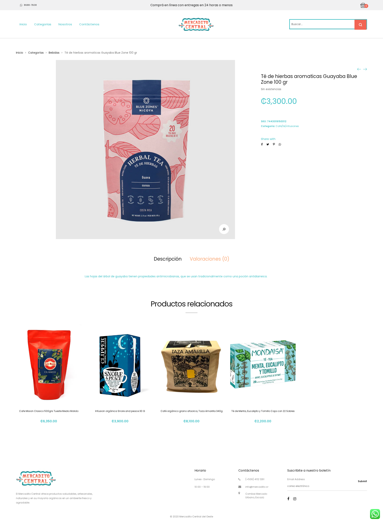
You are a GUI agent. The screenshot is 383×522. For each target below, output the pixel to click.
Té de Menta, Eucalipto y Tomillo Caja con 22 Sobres (263, 411)
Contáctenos (89, 24)
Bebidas (54, 53)
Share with (268, 139)
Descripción (168, 259)
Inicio (23, 24)
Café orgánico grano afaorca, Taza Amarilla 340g (192, 411)
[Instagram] (294, 498)
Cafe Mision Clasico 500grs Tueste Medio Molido (48, 411)
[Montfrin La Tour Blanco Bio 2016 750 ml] (365, 69)
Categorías (42, 24)
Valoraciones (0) (209, 259)
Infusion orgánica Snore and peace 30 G (120, 411)
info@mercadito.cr (256, 487)
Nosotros (65, 24)
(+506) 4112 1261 (254, 479)
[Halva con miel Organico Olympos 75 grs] (359, 69)
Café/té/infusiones (287, 126)
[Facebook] (288, 498)
